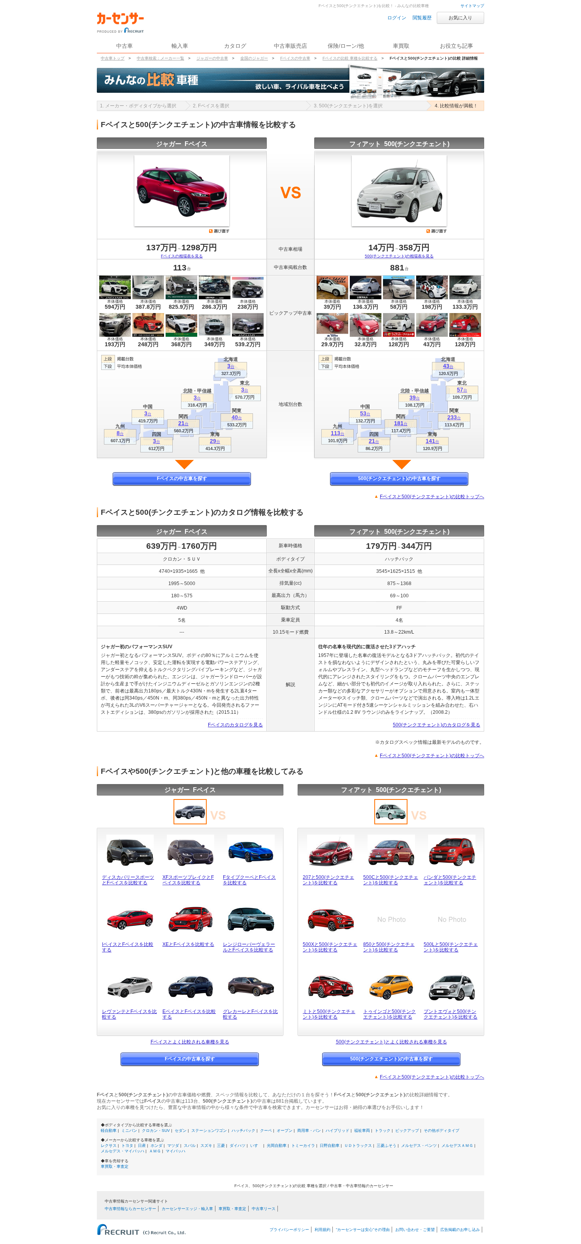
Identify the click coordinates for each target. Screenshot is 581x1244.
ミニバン (129, 1130)
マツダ (173, 1145)
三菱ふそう (386, 1145)
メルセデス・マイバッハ (122, 1151)
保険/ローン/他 (346, 46)
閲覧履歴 (422, 18)
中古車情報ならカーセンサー (130, 1208)
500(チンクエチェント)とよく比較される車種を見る (391, 1042)
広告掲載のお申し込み (460, 1229)
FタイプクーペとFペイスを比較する (249, 880)
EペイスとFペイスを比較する (189, 1014)
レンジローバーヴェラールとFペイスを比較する (249, 947)
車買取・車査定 (114, 1166)
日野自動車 (330, 1145)
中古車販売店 (290, 46)
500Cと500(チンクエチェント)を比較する (390, 880)
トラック (382, 1130)
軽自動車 (109, 1130)
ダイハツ (237, 1145)
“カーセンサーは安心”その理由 (363, 1229)
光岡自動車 (277, 1145)
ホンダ (156, 1145)
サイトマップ (472, 6)
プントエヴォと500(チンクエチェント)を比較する (450, 1014)
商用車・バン (309, 1130)
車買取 (401, 46)
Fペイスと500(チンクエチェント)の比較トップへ (432, 496)
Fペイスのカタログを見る (235, 725)
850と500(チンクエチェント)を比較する (389, 947)
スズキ (206, 1145)
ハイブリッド (337, 1130)
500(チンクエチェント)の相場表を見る (399, 256)
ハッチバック (243, 1130)
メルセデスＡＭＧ (457, 1145)
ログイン (396, 18)
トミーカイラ (303, 1145)
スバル (190, 1145)
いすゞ (256, 1145)
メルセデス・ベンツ (419, 1145)
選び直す (219, 231)
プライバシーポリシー (289, 1229)
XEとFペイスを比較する (188, 944)
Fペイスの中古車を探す (182, 478)
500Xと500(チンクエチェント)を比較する (330, 947)
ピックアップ (407, 1130)
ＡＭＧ (155, 1151)
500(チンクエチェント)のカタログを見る (436, 725)
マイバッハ (175, 1151)
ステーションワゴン (209, 1130)
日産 (142, 1145)
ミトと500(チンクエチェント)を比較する (329, 1014)
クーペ (266, 1130)
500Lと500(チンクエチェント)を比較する (451, 947)
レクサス (109, 1145)
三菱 (221, 1145)
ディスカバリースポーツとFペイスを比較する (128, 880)
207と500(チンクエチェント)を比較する (328, 880)
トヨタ (127, 1145)
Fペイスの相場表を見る (182, 256)
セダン (181, 1130)
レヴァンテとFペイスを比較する (129, 1014)
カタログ (235, 46)
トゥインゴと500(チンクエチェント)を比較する (389, 1014)
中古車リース (263, 1208)
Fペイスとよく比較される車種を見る (190, 1042)
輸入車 (180, 46)
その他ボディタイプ (441, 1130)
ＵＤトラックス (358, 1145)
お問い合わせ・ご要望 (415, 1229)
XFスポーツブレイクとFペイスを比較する (188, 880)
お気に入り (460, 18)
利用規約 (322, 1229)
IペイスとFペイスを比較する (127, 947)
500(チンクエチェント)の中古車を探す (399, 478)
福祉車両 (362, 1130)
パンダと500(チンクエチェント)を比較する (450, 880)
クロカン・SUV (156, 1130)
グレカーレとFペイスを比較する (250, 1014)
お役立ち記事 (456, 46)
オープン (284, 1130)
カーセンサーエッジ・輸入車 (187, 1208)
